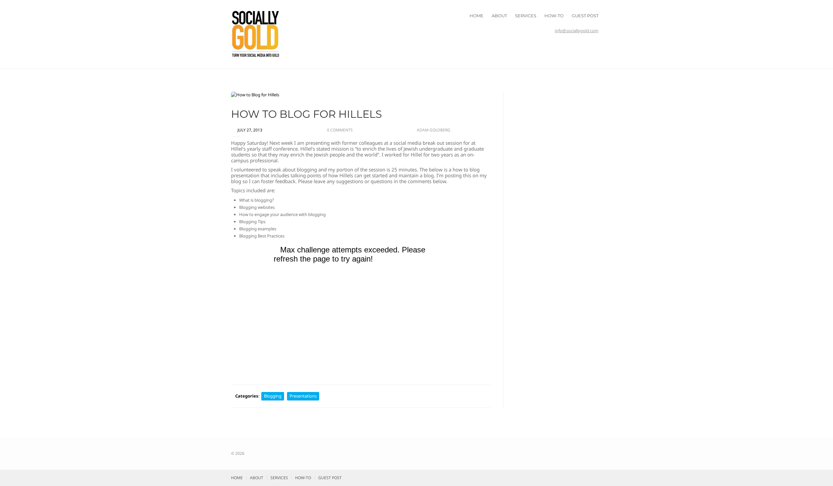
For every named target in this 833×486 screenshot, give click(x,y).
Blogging (272, 396)
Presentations (303, 396)
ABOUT (499, 15)
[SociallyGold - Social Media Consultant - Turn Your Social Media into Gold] (255, 33)
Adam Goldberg (433, 130)
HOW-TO (554, 15)
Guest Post (330, 477)
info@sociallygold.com (576, 31)
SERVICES (525, 15)
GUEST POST (585, 15)
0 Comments (340, 130)
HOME (477, 15)
